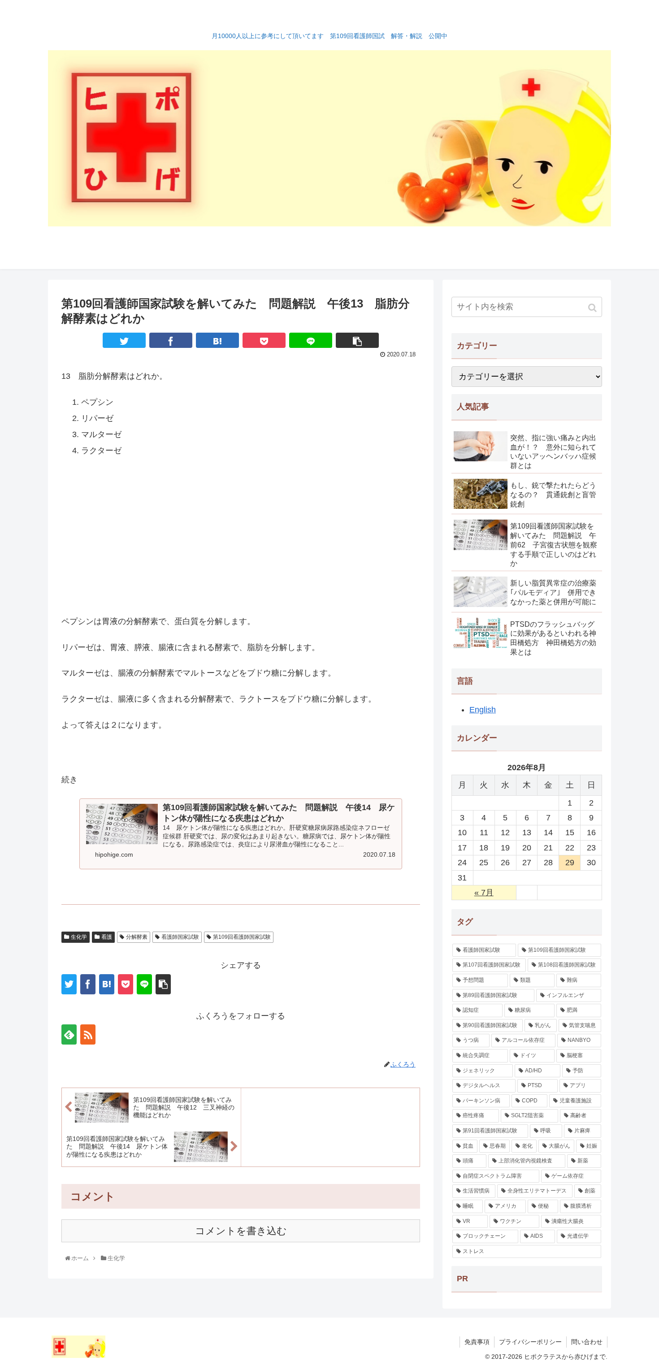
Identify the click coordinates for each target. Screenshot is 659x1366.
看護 (106, 937)
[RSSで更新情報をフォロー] (87, 1034)
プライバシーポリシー (530, 1341)
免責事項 (477, 1341)
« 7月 (484, 892)
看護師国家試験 (180, 937)
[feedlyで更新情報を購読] (69, 1034)
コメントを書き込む (241, 1230)
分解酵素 (136, 937)
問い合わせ (587, 1341)
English (482, 709)
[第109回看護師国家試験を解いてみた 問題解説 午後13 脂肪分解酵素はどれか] (217, 340)
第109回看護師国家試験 (242, 937)
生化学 (79, 937)
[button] (593, 308)
